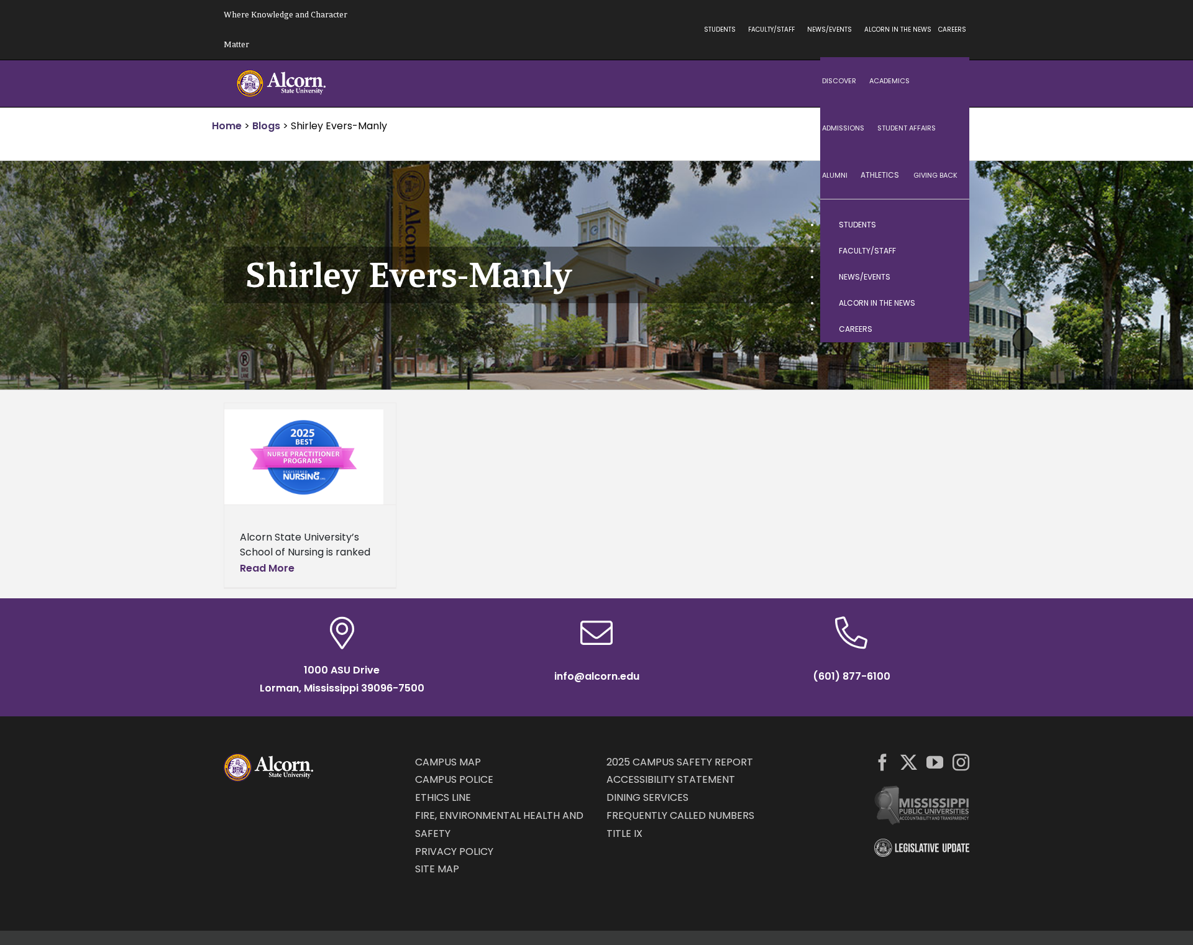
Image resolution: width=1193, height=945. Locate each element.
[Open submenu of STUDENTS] (947, 225)
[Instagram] (961, 762)
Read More (267, 568)
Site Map (437, 869)
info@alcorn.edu (596, 676)
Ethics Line (443, 797)
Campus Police (454, 779)
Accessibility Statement (670, 779)
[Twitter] (908, 762)
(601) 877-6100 (851, 676)
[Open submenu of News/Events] (947, 277)
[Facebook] (882, 762)
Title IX (624, 833)
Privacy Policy (454, 851)
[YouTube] (934, 762)
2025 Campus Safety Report (679, 762)
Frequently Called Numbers (680, 815)
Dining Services (647, 797)
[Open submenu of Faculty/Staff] (947, 251)
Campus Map (448, 762)
